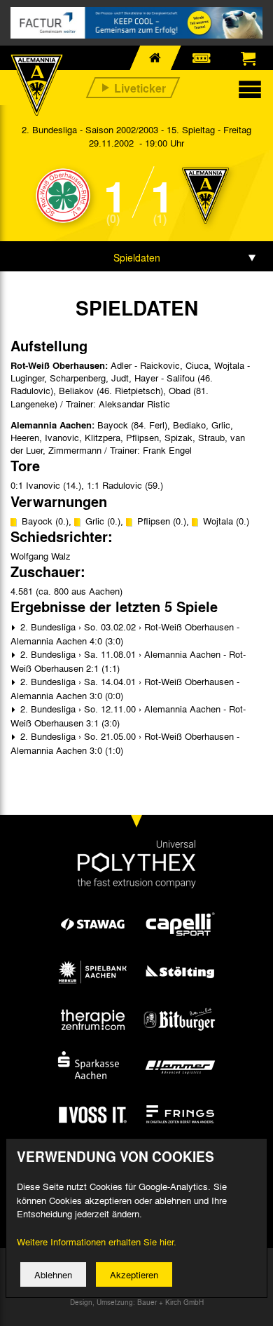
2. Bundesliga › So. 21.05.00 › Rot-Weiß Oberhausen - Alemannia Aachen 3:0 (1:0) (124, 743)
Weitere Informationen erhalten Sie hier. (96, 1241)
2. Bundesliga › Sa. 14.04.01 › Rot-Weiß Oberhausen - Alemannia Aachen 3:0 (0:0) (124, 688)
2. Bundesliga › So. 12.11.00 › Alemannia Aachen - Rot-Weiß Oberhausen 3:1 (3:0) (128, 715)
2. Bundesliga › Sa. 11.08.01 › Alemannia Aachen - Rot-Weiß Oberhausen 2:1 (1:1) (128, 661)
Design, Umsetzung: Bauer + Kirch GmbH (137, 1302)
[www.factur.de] (136, 23)
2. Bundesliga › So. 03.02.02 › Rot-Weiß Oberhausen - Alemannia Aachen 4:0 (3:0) (124, 633)
